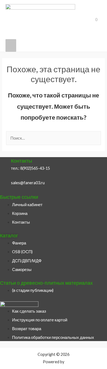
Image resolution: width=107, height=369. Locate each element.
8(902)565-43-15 (35, 168)
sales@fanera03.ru (28, 182)
